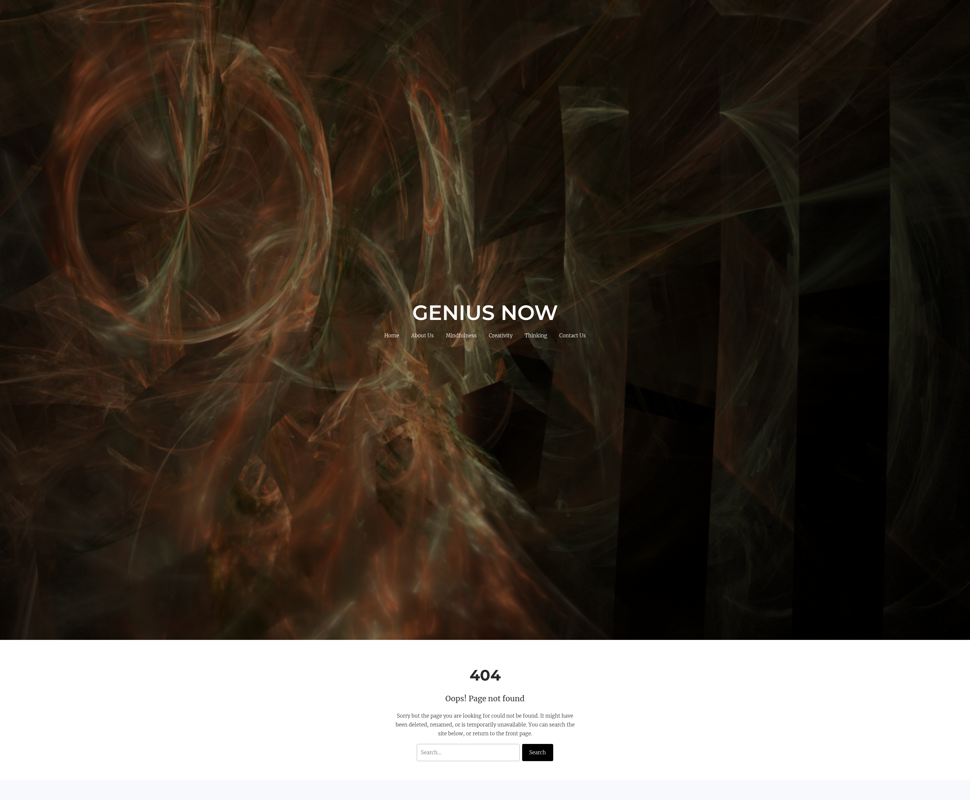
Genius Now (485, 312)
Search (537, 752)
